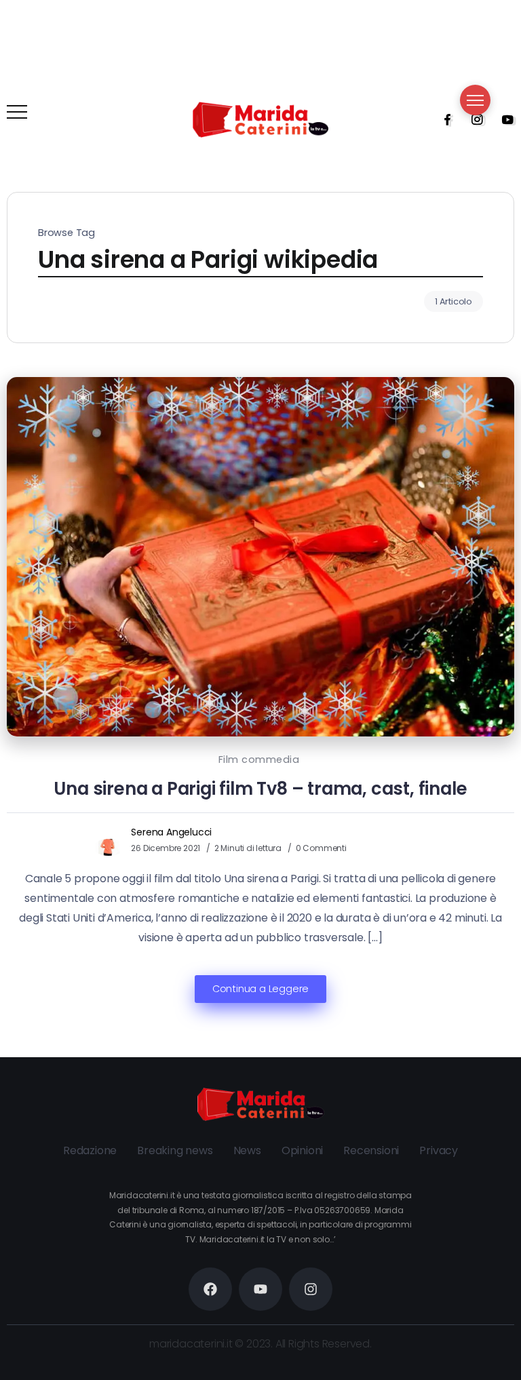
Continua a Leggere (260, 988)
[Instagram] (473, 119)
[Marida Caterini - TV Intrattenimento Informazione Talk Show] (260, 119)
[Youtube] (503, 119)
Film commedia (259, 759)
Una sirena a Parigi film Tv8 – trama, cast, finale (260, 788)
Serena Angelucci (171, 832)
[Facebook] (443, 119)
